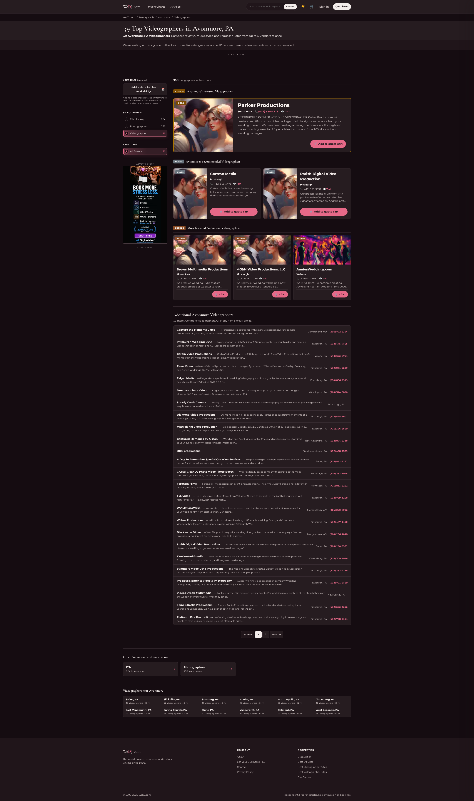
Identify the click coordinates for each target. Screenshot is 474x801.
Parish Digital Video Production (318, 176)
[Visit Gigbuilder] (145, 205)
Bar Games (304, 777)
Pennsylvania (146, 17)
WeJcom (132, 6)
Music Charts (156, 6)
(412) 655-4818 (268, 111)
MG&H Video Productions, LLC (260, 269)
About (240, 756)
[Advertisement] (237, 64)
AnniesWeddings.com (314, 269)
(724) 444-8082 (189, 278)
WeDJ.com (129, 17)
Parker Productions (264, 105)
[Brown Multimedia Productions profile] (202, 250)
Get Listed (342, 6)
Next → (276, 634)
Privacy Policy (245, 771)
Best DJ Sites (305, 761)
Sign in (324, 6)
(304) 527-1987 (309, 278)
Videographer (138, 133)
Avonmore (164, 17)
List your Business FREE (251, 761)
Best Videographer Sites (312, 771)
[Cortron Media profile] (190, 193)
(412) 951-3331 (312, 189)
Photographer (138, 126)
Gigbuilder (304, 756)
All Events (136, 151)
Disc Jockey (137, 119)
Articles (176, 6)
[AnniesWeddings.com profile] (322, 250)
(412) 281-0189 (249, 278)
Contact (241, 766)
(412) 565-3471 (222, 183)
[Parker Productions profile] (203, 125)
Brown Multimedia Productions (202, 269)
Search (290, 6)
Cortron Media (223, 174)
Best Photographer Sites (312, 766)
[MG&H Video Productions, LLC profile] (262, 250)
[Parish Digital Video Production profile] (280, 193)
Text (285, 111)
